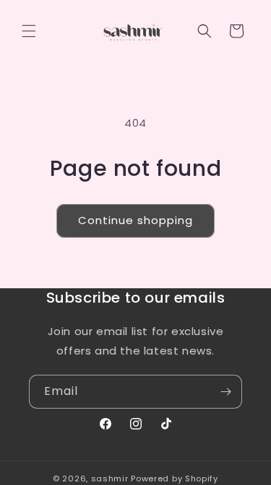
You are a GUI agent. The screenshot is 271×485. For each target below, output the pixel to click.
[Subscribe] (225, 392)
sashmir (110, 478)
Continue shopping (135, 220)
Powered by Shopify (174, 478)
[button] (29, 31)
